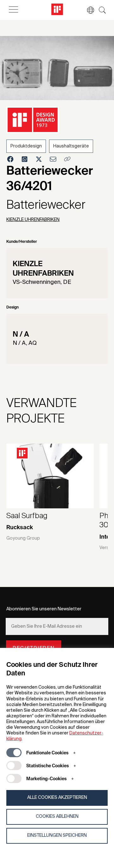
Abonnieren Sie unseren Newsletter (43, 609)
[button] (87, 10)
